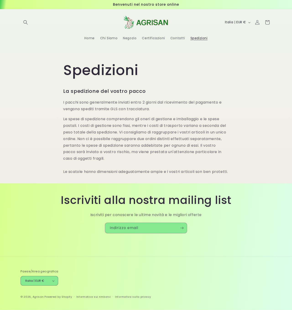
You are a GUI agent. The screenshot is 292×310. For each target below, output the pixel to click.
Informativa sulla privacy (133, 297)
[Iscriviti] (182, 228)
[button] (26, 22)
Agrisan (38, 297)
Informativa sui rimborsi (93, 297)
